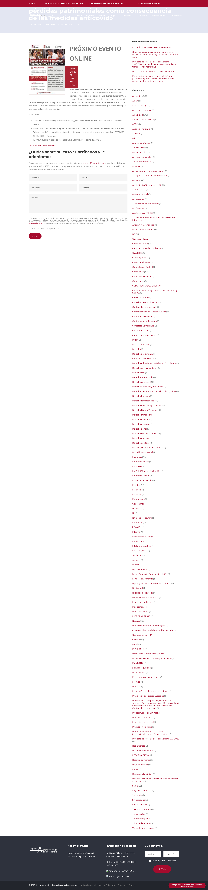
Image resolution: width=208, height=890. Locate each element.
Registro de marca (141, 760)
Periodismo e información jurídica (148, 654)
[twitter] (174, 3)
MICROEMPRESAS (141, 616)
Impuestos (137, 522)
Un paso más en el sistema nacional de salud (153, 71)
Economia (137, 457)
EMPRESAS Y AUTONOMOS (145, 471)
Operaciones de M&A (142, 635)
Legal (112, 16)
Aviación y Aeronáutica (143, 225)
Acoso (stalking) (139, 105)
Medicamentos (139, 607)
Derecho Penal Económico (145, 433)
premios (136, 682)
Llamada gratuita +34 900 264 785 (106, 3)
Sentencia (137, 795)
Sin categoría (138, 800)
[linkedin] (170, 3)
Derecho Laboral (140, 419)
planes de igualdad (141, 668)
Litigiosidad (137, 588)
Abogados (137, 96)
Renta (135, 769)
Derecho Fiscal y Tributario (145, 410)
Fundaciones (138, 499)
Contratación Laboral (142, 316)
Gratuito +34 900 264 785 (121, 871)
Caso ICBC (137, 253)
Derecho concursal (141, 382)
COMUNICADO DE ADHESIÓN (146, 286)
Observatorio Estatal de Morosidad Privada (152, 630)
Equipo (102, 16)
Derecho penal (139, 429)
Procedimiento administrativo (146, 713)
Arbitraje (136, 166)
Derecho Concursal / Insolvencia (147, 387)
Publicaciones (158, 16)
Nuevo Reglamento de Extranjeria (148, 626)
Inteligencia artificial (142, 546)
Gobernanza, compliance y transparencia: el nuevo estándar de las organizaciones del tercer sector (155, 54)
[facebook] (166, 3)
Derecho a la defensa (142, 354)
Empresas (137, 466)
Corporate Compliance (143, 326)
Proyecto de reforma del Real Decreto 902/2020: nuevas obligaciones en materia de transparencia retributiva (154, 64)
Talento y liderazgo (141, 809)
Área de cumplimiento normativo (148, 171)
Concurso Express (141, 298)
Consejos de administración (145, 302)
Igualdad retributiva (142, 518)
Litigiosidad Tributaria (142, 593)
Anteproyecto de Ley (142, 157)
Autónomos (138, 208)
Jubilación (137, 555)
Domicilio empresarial (142, 452)
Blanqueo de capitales (143, 229)
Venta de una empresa (143, 828)
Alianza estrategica (141, 143)
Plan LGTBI (137, 663)
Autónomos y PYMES (142, 213)
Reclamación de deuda (143, 750)
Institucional (138, 541)
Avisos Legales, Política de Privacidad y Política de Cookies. (108, 885)
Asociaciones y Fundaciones (145, 204)
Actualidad (137, 115)
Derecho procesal (140, 438)
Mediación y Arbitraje (142, 602)
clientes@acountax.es (149, 3)
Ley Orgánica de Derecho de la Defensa (151, 583)
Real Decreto (138, 746)
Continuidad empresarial (144, 307)
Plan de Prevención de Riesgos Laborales (152, 658)
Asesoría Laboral (140, 194)
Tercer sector (138, 814)
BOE (134, 234)
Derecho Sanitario (141, 443)
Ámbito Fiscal (138, 148)
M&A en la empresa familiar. (145, 597)
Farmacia (136, 490)
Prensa (135, 686)
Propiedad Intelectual (143, 722)
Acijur (135, 101)
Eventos (136, 485)
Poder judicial (139, 672)
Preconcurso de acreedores (145, 677)
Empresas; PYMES (141, 476)
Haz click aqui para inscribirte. (43, 146)
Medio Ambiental (140, 611)
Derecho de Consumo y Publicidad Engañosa (154, 391)
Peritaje (143, 16)
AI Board (136, 133)
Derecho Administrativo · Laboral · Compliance (154, 363)
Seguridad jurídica (141, 790)
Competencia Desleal (142, 267)
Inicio (79, 16)
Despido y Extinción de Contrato (147, 448)
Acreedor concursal (141, 110)
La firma (90, 16)
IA (133, 513)
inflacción (136, 527)
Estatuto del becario (142, 480)
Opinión (136, 640)
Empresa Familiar (140, 462)
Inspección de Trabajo (142, 537)
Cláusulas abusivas (141, 262)
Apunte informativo (141, 162)
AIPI (134, 138)
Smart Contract (139, 805)
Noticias (136, 621)
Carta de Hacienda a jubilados (146, 248)
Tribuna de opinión (141, 823)
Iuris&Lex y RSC (139, 551)
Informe (136, 532)
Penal (135, 644)
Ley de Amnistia (139, 569)
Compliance (138, 272)
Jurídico (136, 560)
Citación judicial (139, 258)
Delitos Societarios (141, 344)
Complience (138, 281)
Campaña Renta (140, 244)
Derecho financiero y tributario (147, 405)
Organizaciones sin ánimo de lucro (151, 175)
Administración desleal (143, 119)
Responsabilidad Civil (142, 774)
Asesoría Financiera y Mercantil (147, 185)
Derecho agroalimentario (144, 368)
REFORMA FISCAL (141, 755)
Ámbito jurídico (139, 152)
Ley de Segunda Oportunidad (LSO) (149, 574)
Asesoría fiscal (139, 189)
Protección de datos (142, 727)
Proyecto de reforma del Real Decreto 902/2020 (155, 739)
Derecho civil (138, 373)
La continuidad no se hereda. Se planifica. (152, 47)
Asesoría (127, 16)
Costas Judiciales (140, 330)
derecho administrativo (143, 358)
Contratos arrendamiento (144, 321)
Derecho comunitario (142, 377)
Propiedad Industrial (142, 717)
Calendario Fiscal (140, 239)
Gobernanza (138, 504)
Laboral (135, 565)
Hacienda (136, 508)
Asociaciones (138, 199)
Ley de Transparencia (142, 579)
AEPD (135, 124)
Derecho (136, 349)
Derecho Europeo (141, 396)
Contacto (177, 16)
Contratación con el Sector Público (149, 312)
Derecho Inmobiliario (142, 415)
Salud (135, 786)
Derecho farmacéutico (143, 401)
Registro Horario (140, 765)
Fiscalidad (137, 494)
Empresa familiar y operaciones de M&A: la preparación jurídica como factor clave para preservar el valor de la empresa (153, 78)
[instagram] (178, 3)
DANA (135, 340)
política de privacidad (36, 224)
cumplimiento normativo (144, 335)
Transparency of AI (141, 819)
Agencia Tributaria (141, 129)
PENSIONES (138, 649)
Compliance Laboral (141, 276)
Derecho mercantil (141, 424)
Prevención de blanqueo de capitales (150, 691)
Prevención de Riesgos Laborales (148, 696)
